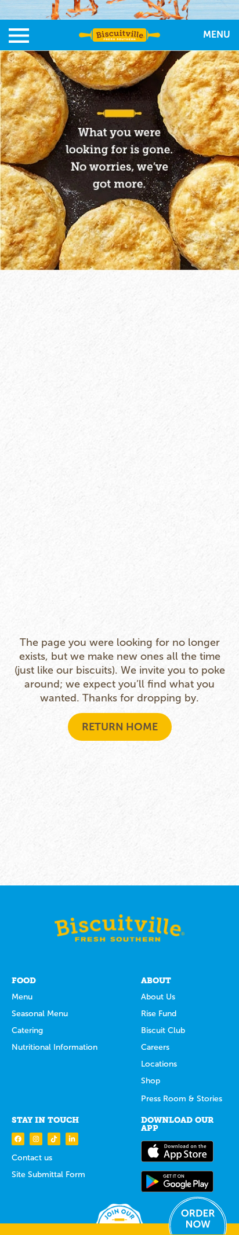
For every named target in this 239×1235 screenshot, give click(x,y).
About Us (158, 997)
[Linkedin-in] (72, 1139)
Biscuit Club (163, 1030)
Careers (155, 1047)
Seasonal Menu (40, 1013)
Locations (159, 1064)
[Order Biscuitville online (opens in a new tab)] (197, 1215)
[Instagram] (36, 1139)
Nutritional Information (54, 1047)
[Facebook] (18, 1139)
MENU (216, 34)
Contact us (32, 1157)
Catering (27, 1030)
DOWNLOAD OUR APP (177, 1124)
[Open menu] (19, 35)
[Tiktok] (54, 1139)
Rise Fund (158, 1013)
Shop (150, 1080)
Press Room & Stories (181, 1098)
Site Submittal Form (48, 1174)
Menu (22, 997)
